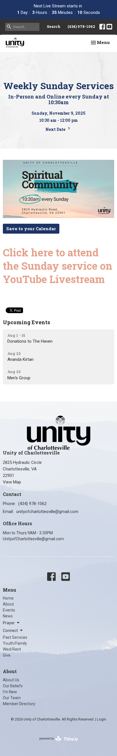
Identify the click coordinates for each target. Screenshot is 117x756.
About (8, 604)
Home (8, 598)
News (8, 616)
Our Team (12, 698)
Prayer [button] (9, 623)
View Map (12, 482)
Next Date (55, 129)
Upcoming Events (26, 322)
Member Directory (19, 703)
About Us (11, 680)
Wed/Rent (12, 649)
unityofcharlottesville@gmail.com (47, 511)
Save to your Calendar (31, 228)
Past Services (15, 637)
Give (7, 655)
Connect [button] (10, 630)
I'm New (10, 692)
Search (53, 26)
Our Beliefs (13, 686)
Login (101, 719)
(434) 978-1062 (81, 26)
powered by (55, 743)
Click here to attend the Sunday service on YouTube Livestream (57, 266)
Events (9, 610)
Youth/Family (15, 643)
